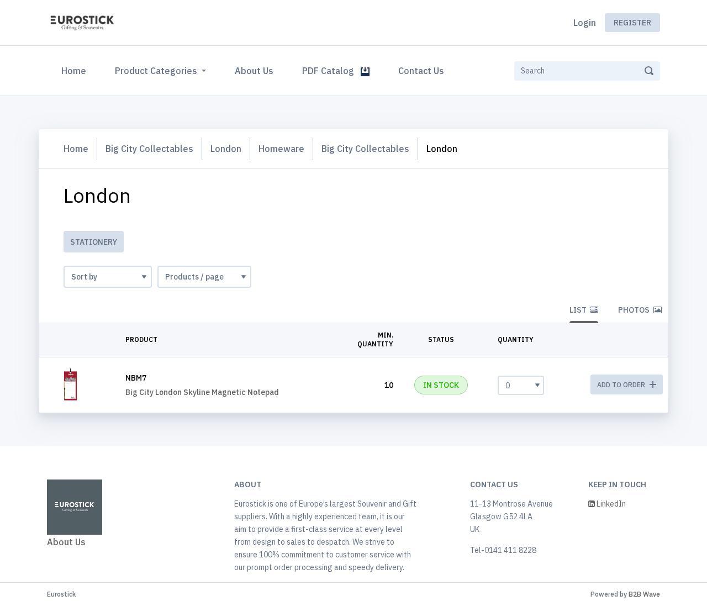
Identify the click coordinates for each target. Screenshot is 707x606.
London (225, 148)
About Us (254, 70)
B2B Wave (644, 594)
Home (76, 70)
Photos (634, 310)
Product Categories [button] (157, 70)
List (578, 310)
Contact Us (421, 70)
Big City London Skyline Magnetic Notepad (202, 392)
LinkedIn (610, 504)
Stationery (93, 242)
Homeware (281, 148)
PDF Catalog (331, 70)
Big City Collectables (149, 148)
